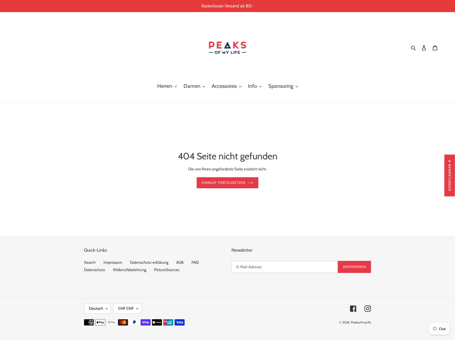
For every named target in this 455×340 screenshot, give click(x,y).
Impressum (112, 262)
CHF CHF (126, 308)
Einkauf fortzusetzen (224, 182)
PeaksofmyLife (361, 322)
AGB (180, 262)
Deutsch (96, 308)
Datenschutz (94, 269)
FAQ (195, 262)
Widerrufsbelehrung (129, 269)
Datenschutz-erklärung (149, 262)
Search (90, 262)
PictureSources (166, 269)
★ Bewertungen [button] (450, 175)
